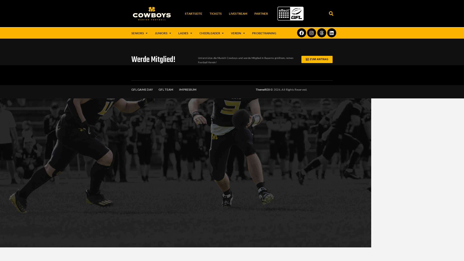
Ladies (183, 33)
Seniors (137, 33)
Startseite (193, 13)
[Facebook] (301, 32)
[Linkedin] (331, 32)
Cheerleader (209, 33)
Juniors (161, 33)
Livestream (238, 13)
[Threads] (321, 32)
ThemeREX (263, 89)
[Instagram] (311, 32)
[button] (331, 13)
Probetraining (264, 33)
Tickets (216, 13)
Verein (236, 33)
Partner (261, 13)
